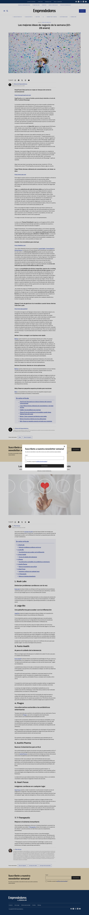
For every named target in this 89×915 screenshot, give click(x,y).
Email (26, 455)
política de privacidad (41, 461)
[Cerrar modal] (64, 446)
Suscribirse (44, 465)
